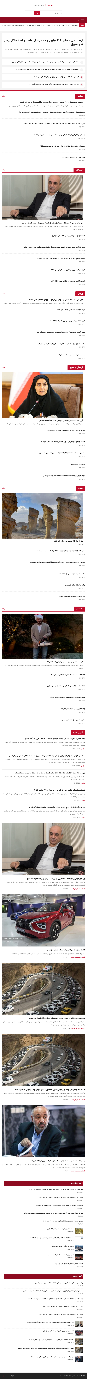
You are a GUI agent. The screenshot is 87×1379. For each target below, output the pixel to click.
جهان (80, 488)
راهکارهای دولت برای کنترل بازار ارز (73, 157)
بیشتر (3, 96)
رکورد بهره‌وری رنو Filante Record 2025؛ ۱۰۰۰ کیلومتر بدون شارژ (64, 475)
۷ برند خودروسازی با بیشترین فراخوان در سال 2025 (68, 270)
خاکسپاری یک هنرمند (78, 464)
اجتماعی (79, 609)
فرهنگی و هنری (76, 367)
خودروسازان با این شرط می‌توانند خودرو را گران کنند (68, 281)
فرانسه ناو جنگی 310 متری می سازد (63, 1246)
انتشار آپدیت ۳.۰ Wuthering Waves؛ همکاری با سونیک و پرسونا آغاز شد (61, 332)
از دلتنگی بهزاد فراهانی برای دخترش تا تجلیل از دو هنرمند (66, 430)
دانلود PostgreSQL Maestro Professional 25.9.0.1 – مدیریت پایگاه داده (60, 551)
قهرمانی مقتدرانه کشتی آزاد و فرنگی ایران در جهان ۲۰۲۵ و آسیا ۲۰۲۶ (56, 77)
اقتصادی (79, 170)
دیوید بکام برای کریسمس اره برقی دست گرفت (64, 661)
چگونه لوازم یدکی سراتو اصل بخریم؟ (73, 708)
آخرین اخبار (78, 732)
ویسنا (49, 5)
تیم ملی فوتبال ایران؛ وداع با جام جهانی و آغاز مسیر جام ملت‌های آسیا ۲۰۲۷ (53, 84)
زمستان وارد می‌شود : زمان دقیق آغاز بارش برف (69, 1263)
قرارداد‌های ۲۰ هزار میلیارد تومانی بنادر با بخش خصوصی (61, 420)
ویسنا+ (73, 1029)
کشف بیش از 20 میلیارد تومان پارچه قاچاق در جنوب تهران (66, 686)
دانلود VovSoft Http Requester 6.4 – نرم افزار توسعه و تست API (62, 146)
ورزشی (80, 293)
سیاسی (80, 37)
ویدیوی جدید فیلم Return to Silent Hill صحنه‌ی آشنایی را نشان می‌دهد (61, 453)
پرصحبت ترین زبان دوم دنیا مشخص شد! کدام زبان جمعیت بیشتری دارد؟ (61, 343)
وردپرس (4, 1376)
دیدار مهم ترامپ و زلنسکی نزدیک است (72, 573)
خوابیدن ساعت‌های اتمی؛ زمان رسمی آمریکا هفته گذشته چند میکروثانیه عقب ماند (57, 562)
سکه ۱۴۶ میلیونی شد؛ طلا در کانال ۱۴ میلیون (60, 1229)
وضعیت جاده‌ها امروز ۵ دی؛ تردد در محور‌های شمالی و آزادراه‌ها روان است (57, 1018)
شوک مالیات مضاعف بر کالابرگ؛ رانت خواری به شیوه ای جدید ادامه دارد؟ (52, 1238)
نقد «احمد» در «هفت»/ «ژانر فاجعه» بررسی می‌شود (68, 674)
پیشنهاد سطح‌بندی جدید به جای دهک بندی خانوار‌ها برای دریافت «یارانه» (61, 258)
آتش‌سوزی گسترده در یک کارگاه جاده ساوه (61, 1255)
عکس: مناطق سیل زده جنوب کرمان (73, 720)
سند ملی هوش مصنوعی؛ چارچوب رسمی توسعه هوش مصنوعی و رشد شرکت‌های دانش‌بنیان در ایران (45, 62)
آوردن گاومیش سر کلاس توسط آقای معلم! (71, 309)
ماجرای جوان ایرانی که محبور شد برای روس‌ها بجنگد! (67, 697)
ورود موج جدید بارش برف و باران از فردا (72, 596)
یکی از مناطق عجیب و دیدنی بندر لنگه (68, 541)
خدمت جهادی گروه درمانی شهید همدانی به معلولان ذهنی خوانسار (63, 441)
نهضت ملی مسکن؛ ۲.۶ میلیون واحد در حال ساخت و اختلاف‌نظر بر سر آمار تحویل (52, 25)
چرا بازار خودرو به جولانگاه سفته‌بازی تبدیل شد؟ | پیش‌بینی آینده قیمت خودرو (52, 223)
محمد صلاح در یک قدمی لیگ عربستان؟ (72, 355)
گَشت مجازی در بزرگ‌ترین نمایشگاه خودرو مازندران (68, 235)
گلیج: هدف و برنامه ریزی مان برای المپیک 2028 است (67, 321)
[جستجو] (37, 13)
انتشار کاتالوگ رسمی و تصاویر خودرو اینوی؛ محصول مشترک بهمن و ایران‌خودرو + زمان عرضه (54, 247)
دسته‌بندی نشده (75, 889)
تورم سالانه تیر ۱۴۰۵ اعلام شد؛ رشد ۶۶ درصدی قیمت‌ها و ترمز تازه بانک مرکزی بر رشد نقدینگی (47, 69)
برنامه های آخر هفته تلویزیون (75, 585)
